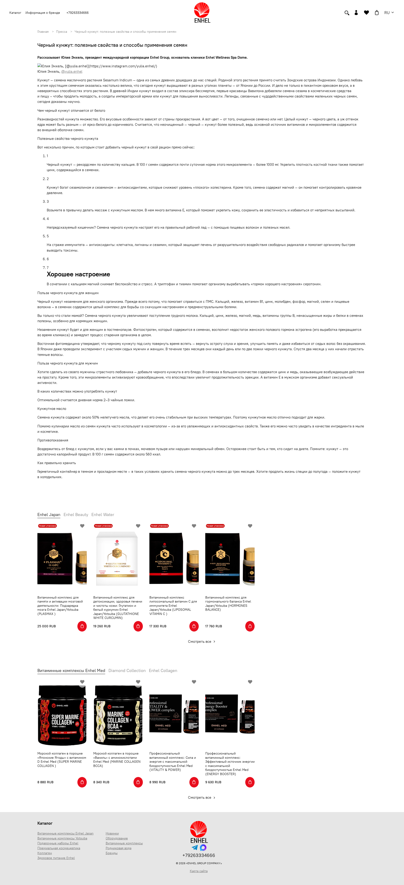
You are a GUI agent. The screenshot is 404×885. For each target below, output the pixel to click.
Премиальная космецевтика (58, 848)
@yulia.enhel (71, 71)
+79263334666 (77, 13)
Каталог (45, 823)
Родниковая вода (118, 848)
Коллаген (44, 853)
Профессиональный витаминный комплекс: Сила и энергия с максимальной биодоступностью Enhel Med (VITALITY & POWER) (172, 761)
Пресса (61, 31)
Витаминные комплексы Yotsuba (62, 838)
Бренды (112, 853)
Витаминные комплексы (124, 843)
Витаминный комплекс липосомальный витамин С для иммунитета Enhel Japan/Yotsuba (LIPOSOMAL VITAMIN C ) (173, 605)
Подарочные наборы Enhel (57, 843)
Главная (43, 31)
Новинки (112, 833)
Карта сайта (199, 871)
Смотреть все (200, 641)
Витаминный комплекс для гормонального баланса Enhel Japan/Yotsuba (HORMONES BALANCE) (228, 603)
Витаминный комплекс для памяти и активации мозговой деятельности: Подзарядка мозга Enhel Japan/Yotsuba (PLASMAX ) (60, 605)
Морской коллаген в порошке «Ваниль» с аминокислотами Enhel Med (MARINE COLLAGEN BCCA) (117, 759)
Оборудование (117, 838)
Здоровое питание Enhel (56, 858)
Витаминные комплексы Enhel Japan (65, 833)
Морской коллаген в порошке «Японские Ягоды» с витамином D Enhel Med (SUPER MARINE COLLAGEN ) (61, 759)
